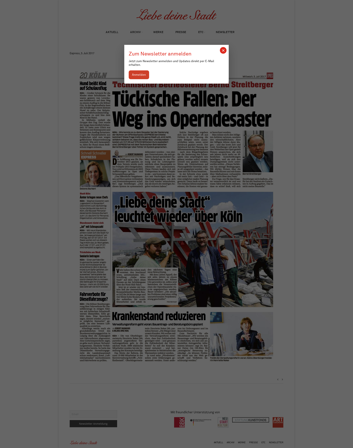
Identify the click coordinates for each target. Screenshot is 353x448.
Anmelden (139, 75)
